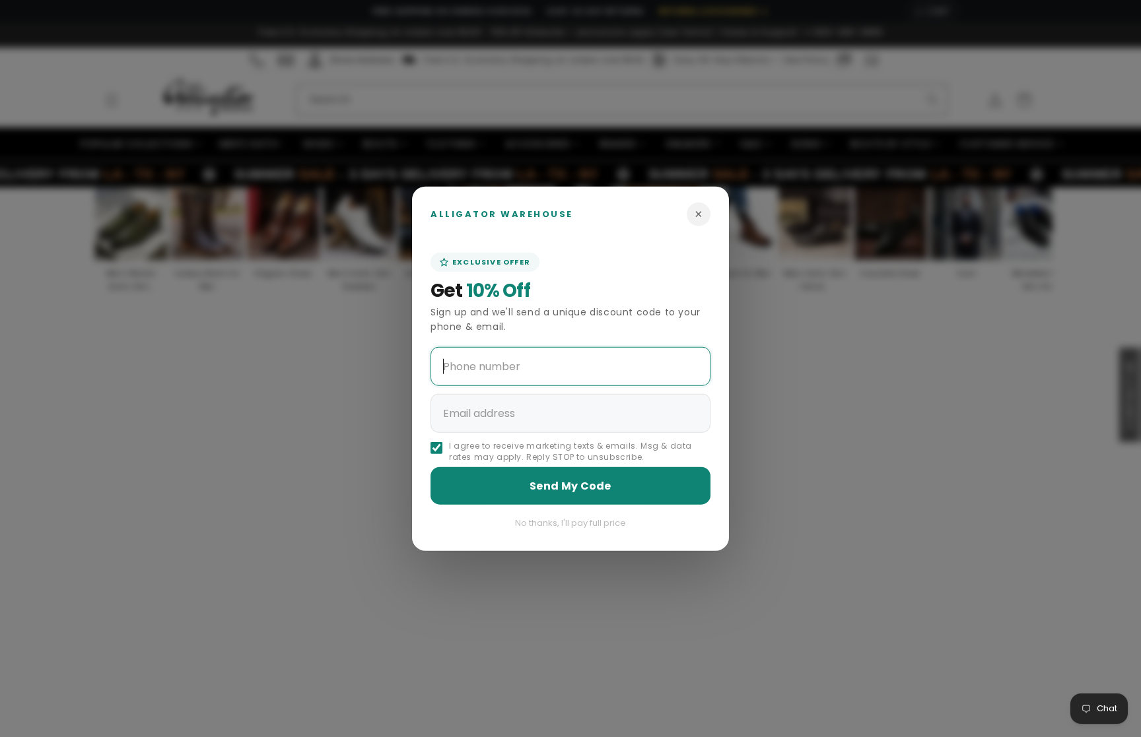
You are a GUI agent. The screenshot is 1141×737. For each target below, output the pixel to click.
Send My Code (570, 486)
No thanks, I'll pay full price (570, 523)
